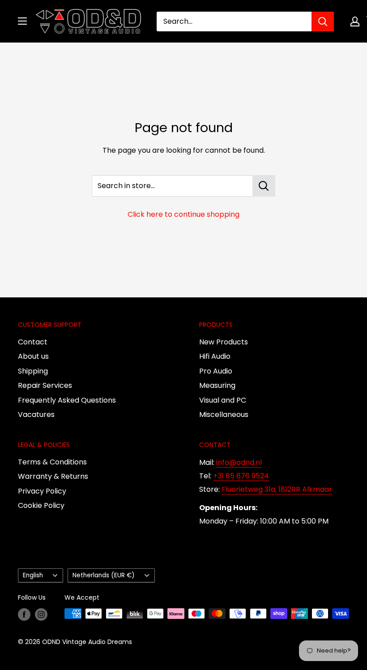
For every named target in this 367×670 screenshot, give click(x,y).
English (33, 575)
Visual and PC (222, 400)
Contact (32, 342)
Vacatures (36, 414)
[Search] (323, 21)
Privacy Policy (42, 491)
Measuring (217, 385)
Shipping (33, 371)
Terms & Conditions (52, 462)
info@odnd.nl (239, 462)
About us (33, 356)
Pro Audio (215, 371)
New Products (223, 342)
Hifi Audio (214, 356)
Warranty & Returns (53, 476)
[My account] (354, 21)
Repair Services (45, 385)
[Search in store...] (263, 186)
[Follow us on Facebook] (24, 614)
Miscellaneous (223, 414)
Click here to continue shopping (183, 214)
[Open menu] (22, 21)
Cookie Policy (41, 505)
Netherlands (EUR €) (104, 575)
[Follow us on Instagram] (41, 614)
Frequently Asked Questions (67, 400)
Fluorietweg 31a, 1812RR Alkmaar (277, 489)
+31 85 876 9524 (241, 476)
